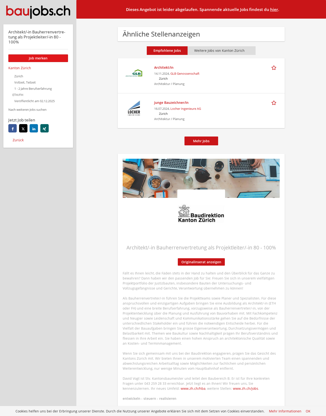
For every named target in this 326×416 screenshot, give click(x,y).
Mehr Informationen (285, 411)
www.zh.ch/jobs (245, 388)
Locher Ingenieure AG (185, 109)
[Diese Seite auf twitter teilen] (23, 128)
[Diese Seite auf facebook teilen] (12, 128)
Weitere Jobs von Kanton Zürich (219, 50)
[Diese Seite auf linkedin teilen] (34, 128)
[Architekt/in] (134, 72)
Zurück (18, 140)
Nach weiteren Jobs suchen (27, 110)
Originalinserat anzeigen (201, 262)
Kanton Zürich (19, 68)
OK (308, 411)
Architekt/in (164, 67)
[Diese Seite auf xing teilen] (44, 128)
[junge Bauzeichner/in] (134, 107)
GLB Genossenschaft (185, 74)
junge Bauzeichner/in (171, 102)
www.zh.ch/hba (193, 388)
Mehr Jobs (201, 141)
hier (274, 9)
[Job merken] (274, 67)
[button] (319, 9)
